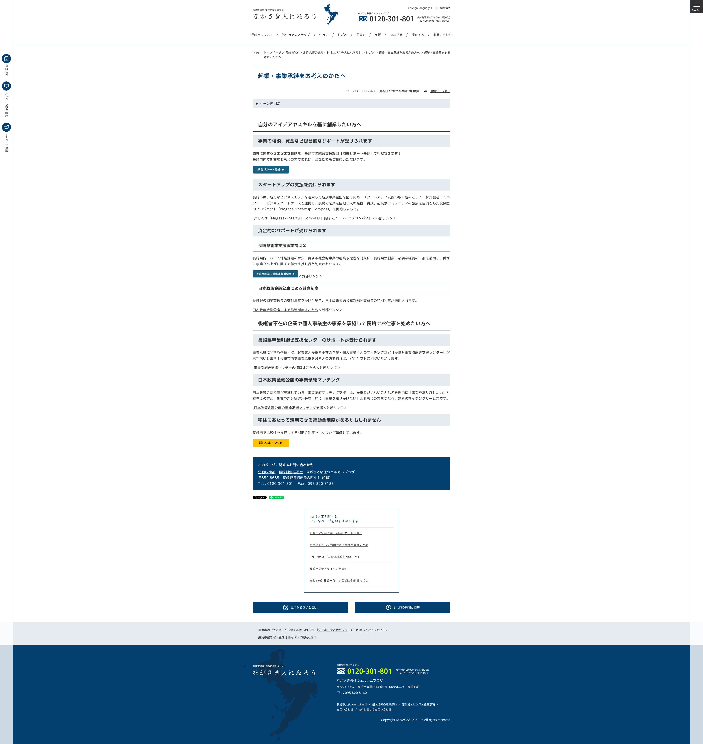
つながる (396, 34)
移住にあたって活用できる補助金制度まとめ (339, 545)
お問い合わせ (442, 34)
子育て (361, 34)
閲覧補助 (445, 8)
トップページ (272, 52)
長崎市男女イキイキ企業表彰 (328, 568)
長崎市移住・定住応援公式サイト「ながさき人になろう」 (323, 52)
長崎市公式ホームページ (352, 704)
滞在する (418, 34)
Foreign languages (420, 8)
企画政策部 (267, 472)
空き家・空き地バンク (332, 630)
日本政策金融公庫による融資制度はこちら (285, 310)
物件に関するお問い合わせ (374, 709)
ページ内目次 (270, 103)
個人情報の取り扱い (384, 704)
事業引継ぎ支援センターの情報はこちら (284, 367)
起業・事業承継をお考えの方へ (399, 52)
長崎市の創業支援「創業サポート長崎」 (336, 533)
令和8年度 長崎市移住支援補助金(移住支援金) (339, 580)
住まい (324, 34)
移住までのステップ (296, 34)
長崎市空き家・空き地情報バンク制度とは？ (287, 637)
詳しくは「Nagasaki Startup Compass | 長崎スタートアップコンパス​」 (313, 218)
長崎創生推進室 (291, 472)
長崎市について (262, 34)
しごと (342, 34)
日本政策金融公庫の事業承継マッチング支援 (288, 407)
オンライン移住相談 (6, 104)
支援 (378, 34)
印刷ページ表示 (440, 91)
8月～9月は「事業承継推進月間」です (335, 557)
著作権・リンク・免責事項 (418, 704)
